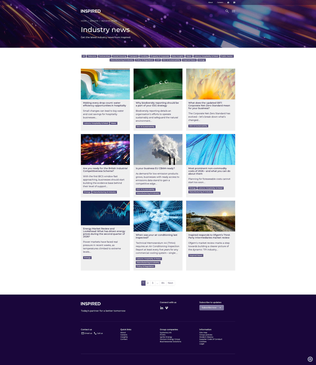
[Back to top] (310, 359)
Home (84, 21)
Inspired (91, 303)
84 (163, 282)
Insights (94, 21)
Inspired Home (91, 11)
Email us (88, 333)
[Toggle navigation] (233, 11)
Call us (100, 333)
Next (170, 283)
